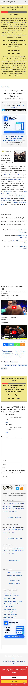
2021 (3, 511)
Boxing (7, 86)
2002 (10, 503)
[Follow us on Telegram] (17, 489)
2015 (7, 509)
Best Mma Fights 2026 (14, 560)
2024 (13, 511)
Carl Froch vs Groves (9, 606)
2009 (10, 506)
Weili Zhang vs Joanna (9, 598)
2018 (16, 509)
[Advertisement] (14, 269)
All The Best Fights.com (8, 2)
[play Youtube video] (14, 307)
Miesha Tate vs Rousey (10, 609)
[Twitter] (11, 344)
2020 (22, 509)
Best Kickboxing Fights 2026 (14, 538)
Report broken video (21, 342)
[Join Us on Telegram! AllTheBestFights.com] (14, 110)
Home (2, 86)
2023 (10, 511)
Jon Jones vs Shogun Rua (10, 614)
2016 (10, 509)
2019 (19, 509)
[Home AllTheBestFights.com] (8, 489)
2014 (3, 509)
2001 (7, 503)
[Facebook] (5, 344)
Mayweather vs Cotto (14, 580)
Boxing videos (13, 361)
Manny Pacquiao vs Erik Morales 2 (13, 601)
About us (14, 658)
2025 (16, 511)
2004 (16, 503)
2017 (13, 509)
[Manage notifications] (24, 683)
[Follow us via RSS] (21, 489)
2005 (19, 503)
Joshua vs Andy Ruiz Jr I (10, 611)
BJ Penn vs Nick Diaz (14, 578)
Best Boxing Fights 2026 (14, 517)
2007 (3, 506)
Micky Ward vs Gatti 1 (10, 617)
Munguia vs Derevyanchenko (11, 603)
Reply (6, 422)
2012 (19, 506)
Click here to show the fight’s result (13, 224)
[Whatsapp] (17, 344)
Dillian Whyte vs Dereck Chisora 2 (13, 175)
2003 (13, 503)
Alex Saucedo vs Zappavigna (11, 595)
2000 (3, 503)
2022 (7, 511)
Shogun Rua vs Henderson (14, 572)
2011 (16, 506)
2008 (7, 506)
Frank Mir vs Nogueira (14, 583)
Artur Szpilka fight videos (10, 365)
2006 (22, 503)
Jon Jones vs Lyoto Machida (14, 575)
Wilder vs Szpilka (6, 191)
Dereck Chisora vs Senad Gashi (13, 179)
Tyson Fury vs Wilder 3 (9, 593)
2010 (13, 506)
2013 (22, 506)
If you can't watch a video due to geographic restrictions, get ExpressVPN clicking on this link (13, 138)
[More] (22, 344)
